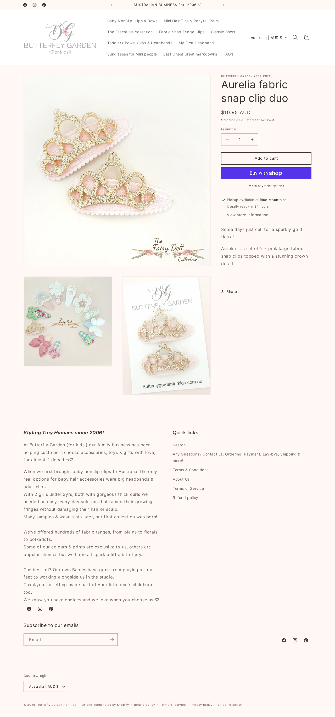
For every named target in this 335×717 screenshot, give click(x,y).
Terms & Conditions (191, 470)
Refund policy (185, 497)
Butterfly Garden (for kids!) (58, 705)
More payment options (266, 186)
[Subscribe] (112, 639)
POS (83, 705)
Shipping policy (229, 705)
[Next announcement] (223, 5)
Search (179, 444)
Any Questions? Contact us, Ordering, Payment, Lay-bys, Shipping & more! (236, 457)
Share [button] (231, 291)
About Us (181, 479)
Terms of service (173, 705)
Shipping (228, 120)
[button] (295, 37)
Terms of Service (188, 488)
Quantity (228, 129)
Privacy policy (202, 705)
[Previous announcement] (112, 5)
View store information (247, 215)
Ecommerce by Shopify (111, 705)
